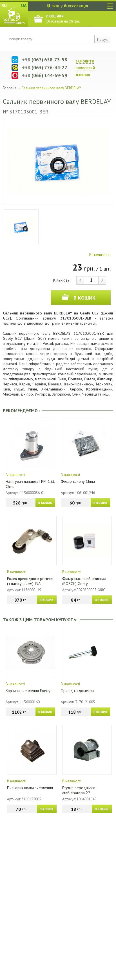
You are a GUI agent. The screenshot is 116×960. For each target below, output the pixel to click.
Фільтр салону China (78, 481)
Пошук (102, 39)
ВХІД (55, 6)
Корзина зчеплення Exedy (28, 690)
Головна (10, 88)
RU (4, 5)
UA (24, 5)
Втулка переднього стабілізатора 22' (78, 790)
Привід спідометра (77, 690)
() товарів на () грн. (63, 19)
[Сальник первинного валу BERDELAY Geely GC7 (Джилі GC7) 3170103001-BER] (58, 160)
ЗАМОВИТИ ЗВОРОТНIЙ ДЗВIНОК (85, 68)
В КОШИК (45, 503)
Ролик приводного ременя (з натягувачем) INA (30, 581)
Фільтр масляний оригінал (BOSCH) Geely (84, 581)
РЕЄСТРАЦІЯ (78, 6)
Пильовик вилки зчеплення (30, 787)
